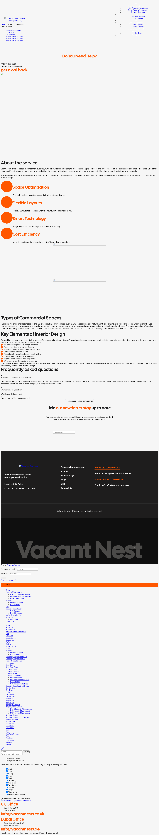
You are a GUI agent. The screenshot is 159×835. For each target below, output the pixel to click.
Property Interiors (16, 603)
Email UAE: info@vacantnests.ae (112, 485)
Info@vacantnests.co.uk (22, 814)
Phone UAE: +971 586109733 (109, 479)
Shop (7, 730)
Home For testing (12, 646)
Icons (8, 648)
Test (7, 736)
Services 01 (10, 724)
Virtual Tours (10, 742)
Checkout (9, 636)
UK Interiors (15, 605)
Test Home (10, 738)
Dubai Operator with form (19, 680)
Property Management (14, 592)
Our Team (14, 619)
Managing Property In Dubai (16, 657)
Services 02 (10, 726)
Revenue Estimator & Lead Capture (19, 717)
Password (5, 573)
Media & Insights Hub (14, 615)
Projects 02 (10, 701)
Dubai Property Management (21, 596)
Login (3, 578)
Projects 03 (10, 703)
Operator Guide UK (13, 673)
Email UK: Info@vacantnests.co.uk (113, 473)
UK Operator (15, 611)
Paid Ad (9, 692)
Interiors (9, 600)
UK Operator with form (19, 684)
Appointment (10, 629)
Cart (7, 634)
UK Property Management (20, 594)
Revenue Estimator (17, 598)
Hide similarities (14, 758)
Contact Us (10, 621)
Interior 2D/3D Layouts (14, 39)
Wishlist (8, 744)
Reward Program (12, 719)
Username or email (8, 569)
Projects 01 (10, 698)
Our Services (10, 688)
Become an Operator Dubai (16, 632)
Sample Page (10, 721)
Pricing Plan (10, 694)
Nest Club (9, 665)
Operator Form (11, 669)
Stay (7, 607)
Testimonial (10, 740)
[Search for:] (12, 752)
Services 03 (10, 728)
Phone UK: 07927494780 (107, 467)
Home (8, 590)
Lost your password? (8, 580)
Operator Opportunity (14, 609)
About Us (9, 617)
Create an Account (13, 565)
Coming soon (10, 638)
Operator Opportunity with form (17, 686)
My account (10, 663)
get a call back (14, 70)
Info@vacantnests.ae (20, 829)
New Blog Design (12, 667)
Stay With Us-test (12, 734)
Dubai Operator (16, 613)
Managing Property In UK (15, 659)
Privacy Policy (11, 696)
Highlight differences (16, 761)
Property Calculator (13, 705)
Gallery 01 (9, 644)
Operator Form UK (13, 671)
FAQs (8, 642)
